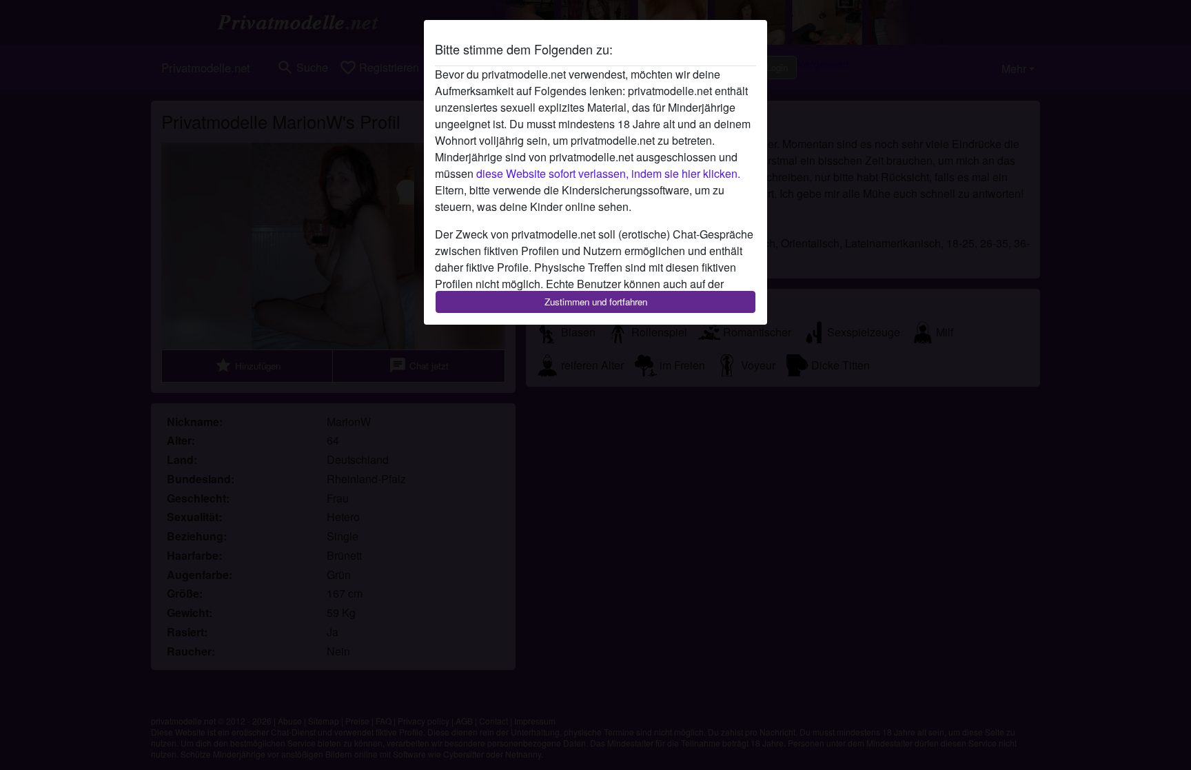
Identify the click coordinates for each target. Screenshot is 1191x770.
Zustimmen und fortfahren (595, 301)
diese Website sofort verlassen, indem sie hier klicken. (608, 173)
